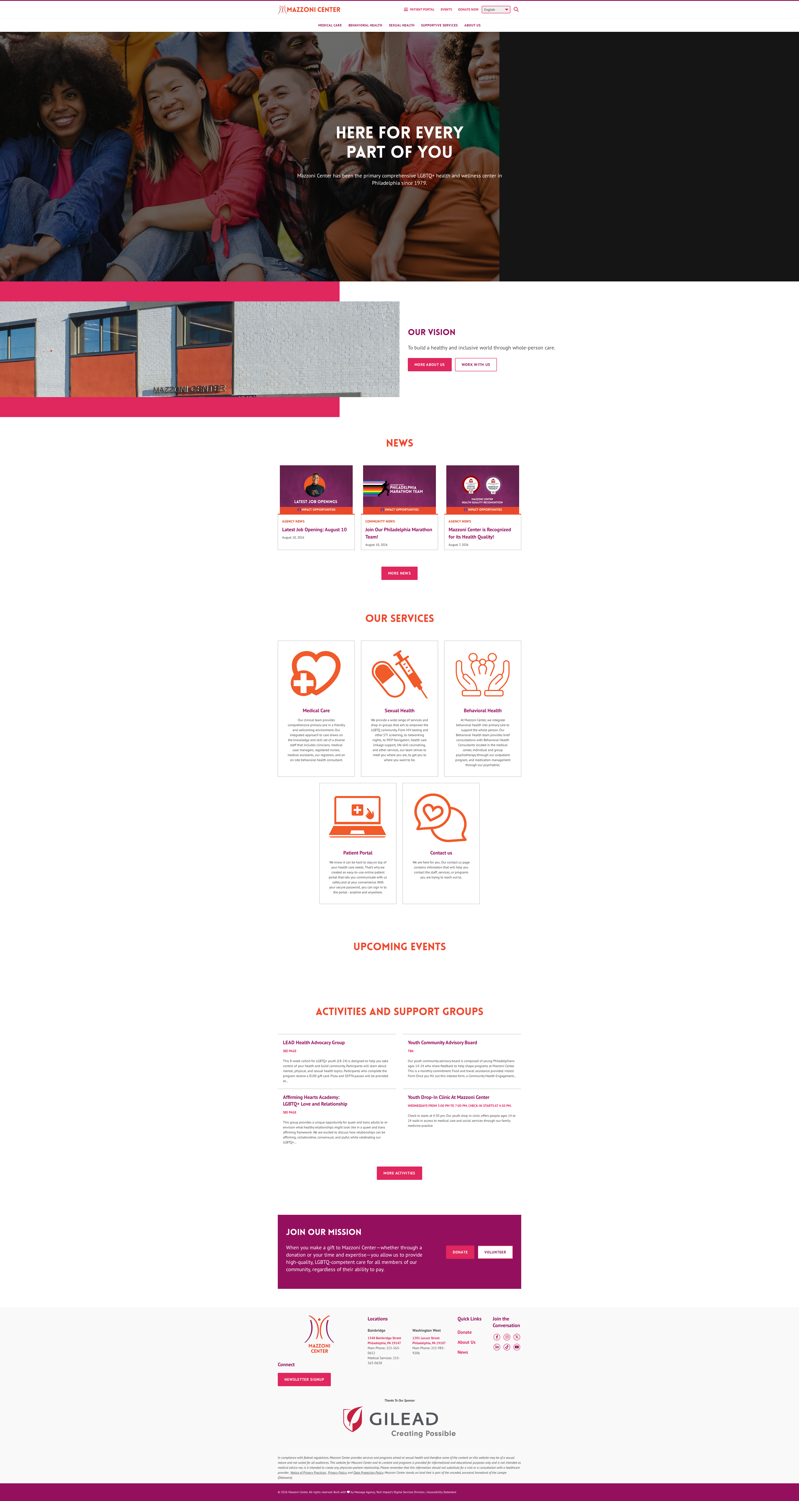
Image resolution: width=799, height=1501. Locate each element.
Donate (460, 1252)
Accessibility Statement (441, 1492)
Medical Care (330, 25)
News (463, 1352)
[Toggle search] (516, 10)
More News (399, 573)
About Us (472, 25)
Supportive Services (439, 25)
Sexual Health (401, 25)
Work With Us (476, 364)
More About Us (429, 364)
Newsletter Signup (304, 1379)
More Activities (399, 1173)
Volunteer (495, 1252)
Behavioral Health (365, 25)
